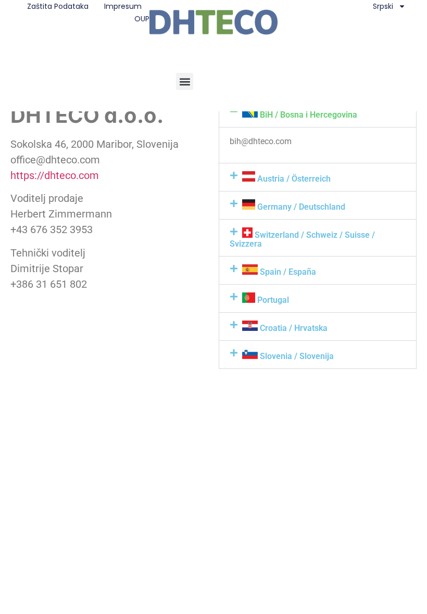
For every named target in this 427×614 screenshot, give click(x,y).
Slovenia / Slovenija (296, 356)
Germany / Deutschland (300, 207)
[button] (184, 81)
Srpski (383, 6)
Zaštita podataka (58, 6)
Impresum (123, 6)
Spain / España (287, 272)
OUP (141, 19)
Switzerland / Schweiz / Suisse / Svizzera (302, 239)
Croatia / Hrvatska (293, 328)
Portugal (272, 300)
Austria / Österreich (293, 179)
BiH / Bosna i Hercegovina (307, 115)
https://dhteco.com (54, 175)
